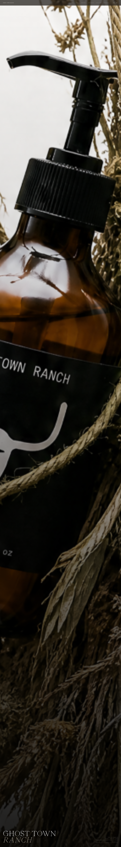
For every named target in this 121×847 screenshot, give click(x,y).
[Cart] (116, 3)
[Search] (114, 3)
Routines (83, 2)
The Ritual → (115, 841)
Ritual (77, 2)
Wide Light (98, 2)
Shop (72, 2)
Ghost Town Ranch (8, 2)
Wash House (91, 2)
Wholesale (106, 2)
